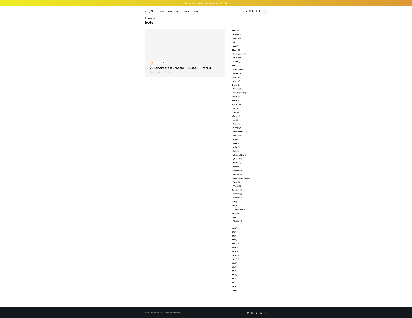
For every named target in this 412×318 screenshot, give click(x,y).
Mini (234, 42)
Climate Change (237, 69)
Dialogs (236, 77)
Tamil (235, 182)
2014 (234, 271)
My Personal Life (238, 155)
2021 (235, 112)
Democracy (237, 171)
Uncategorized (237, 209)
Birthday (236, 194)
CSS (234, 217)
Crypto (236, 163)
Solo (235, 46)
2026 (234, 228)
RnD (235, 151)
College (236, 128)
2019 (234, 251)
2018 (234, 255)
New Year (236, 198)
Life (233, 108)
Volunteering (236, 213)
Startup (234, 202)
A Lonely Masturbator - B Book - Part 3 (180, 68)
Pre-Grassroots (239, 93)
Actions (236, 73)
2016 (234, 263)
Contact (196, 11)
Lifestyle (235, 116)
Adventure (235, 31)
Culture (236, 167)
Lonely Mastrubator (240, 178)
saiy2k (149, 11)
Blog (178, 11)
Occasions (235, 190)
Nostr (235, 62)
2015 (234, 267)
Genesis (235, 97)
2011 (234, 283)
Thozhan (236, 221)
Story (235, 81)
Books (234, 66)
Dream (234, 85)
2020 (234, 247)
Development (238, 54)
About (169, 11)
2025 (234, 232)
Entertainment (238, 132)
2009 (234, 290)
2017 (234, 259)
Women (236, 186)
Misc (233, 120)
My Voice (235, 159)
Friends (236, 38)
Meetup (236, 58)
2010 (234, 286)
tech (233, 205)
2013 (234, 275)
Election (236, 174)
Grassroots (237, 89)
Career (235, 124)
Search (186, 11)
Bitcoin (234, 50)
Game (235, 139)
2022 (234, 240)
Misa (235, 143)
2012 (234, 279)
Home (161, 11)
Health (234, 101)
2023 (234, 236)
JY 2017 (235, 104)
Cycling (236, 34)
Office (235, 147)
